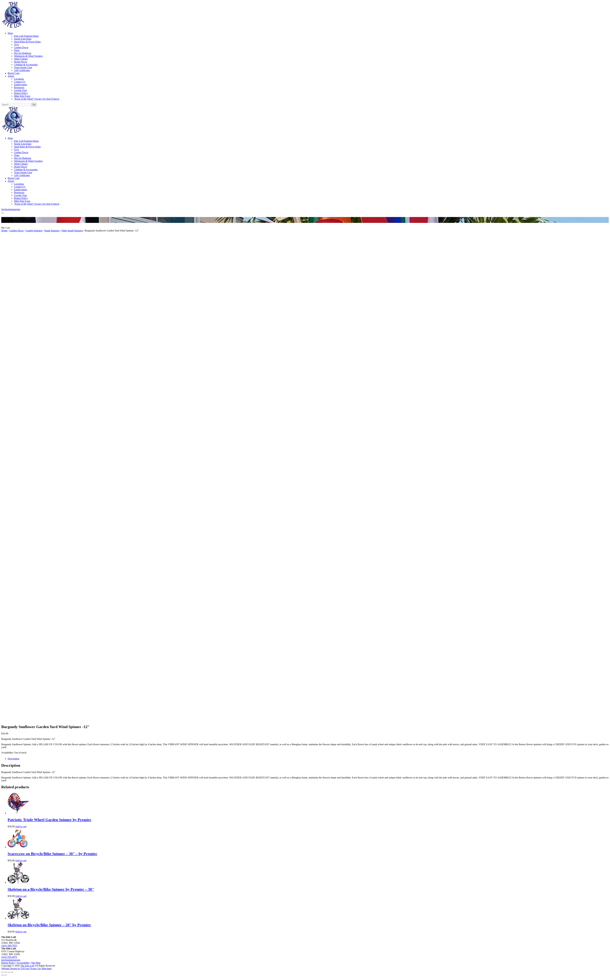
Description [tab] (13, 758)
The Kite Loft (27, 965)
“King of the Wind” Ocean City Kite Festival (36, 99)
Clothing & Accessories (26, 64)
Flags (16, 50)
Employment (20, 84)
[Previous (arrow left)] (2, 975)
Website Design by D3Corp (15, 968)
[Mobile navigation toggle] (2, 213)
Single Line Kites (22, 38)
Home (4, 230)
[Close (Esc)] (12, 972)
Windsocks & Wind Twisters (28, 56)
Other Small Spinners (72, 230)
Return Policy (21, 93)
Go (34, 104)
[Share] (9, 972)
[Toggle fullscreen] (5, 972)
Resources (19, 87)
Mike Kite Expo (22, 96)
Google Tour (20, 90)
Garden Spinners (34, 230)
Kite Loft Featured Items (26, 36)
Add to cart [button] (20, 826)
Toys (16, 44)
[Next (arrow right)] (5, 975)
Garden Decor (21, 47)
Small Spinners (51, 230)
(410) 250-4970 (9, 957)
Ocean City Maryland (40, 968)
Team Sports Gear (23, 67)
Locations (19, 79)
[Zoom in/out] (2, 972)
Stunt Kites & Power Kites (27, 41)
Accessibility (23, 962)
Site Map (35, 962)
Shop (10, 33)
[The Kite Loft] (13, 27)
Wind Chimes (21, 59)
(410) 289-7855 (9, 945)
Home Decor (20, 61)
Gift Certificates (22, 70)
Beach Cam (13, 73)
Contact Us (19, 81)
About (11, 76)
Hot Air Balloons (22, 53)
